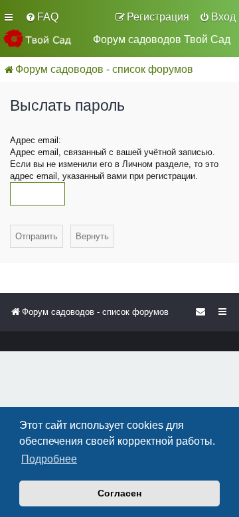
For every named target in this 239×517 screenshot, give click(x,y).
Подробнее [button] (49, 459)
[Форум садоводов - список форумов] (43, 38)
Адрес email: (35, 140)
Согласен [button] (119, 493)
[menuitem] (41, 17)
